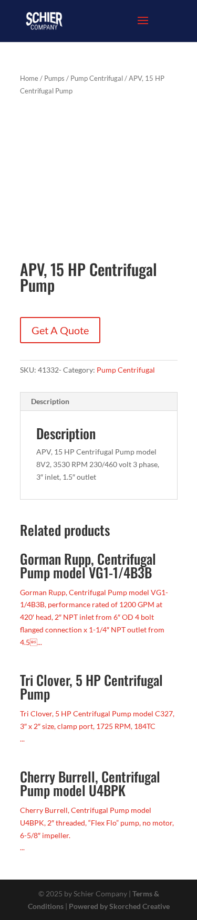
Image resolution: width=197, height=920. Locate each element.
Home (29, 78)
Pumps (54, 78)
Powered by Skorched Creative (119, 906)
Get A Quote (60, 330)
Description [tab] (50, 401)
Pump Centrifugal (96, 78)
